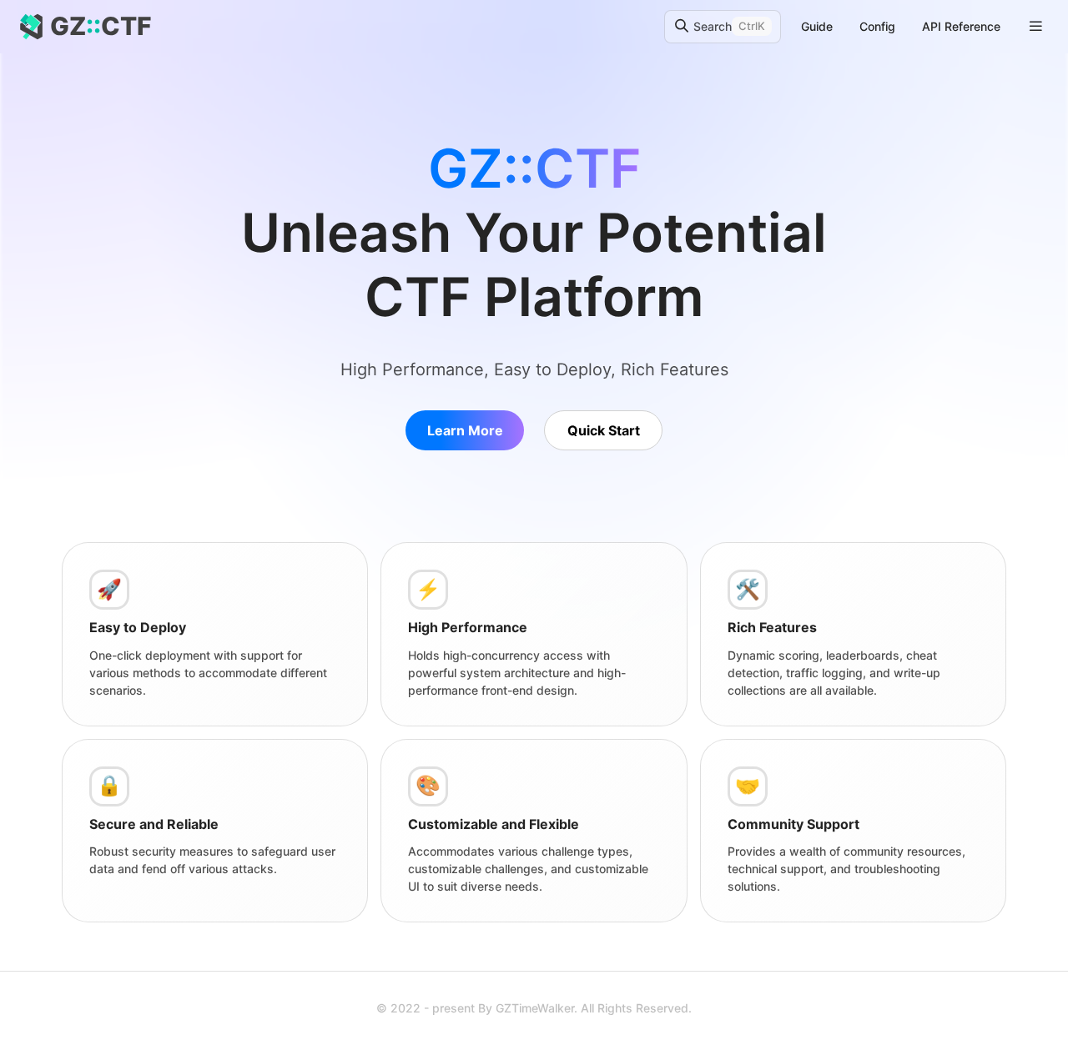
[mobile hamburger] (1035, 26)
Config (877, 26)
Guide (817, 26)
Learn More (465, 430)
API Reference (961, 26)
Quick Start (603, 430)
